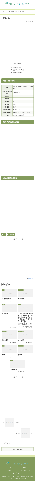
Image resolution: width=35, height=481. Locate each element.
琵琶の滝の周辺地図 (18, 70)
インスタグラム (25, 470)
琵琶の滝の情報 (16, 67)
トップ (9, 467)
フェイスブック (17, 473)
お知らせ (25, 467)
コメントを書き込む (17, 449)
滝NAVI (9, 470)
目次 (15, 63)
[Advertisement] (17, 41)
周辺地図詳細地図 (17, 72)
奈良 (4, 234)
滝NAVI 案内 (11, 234)
